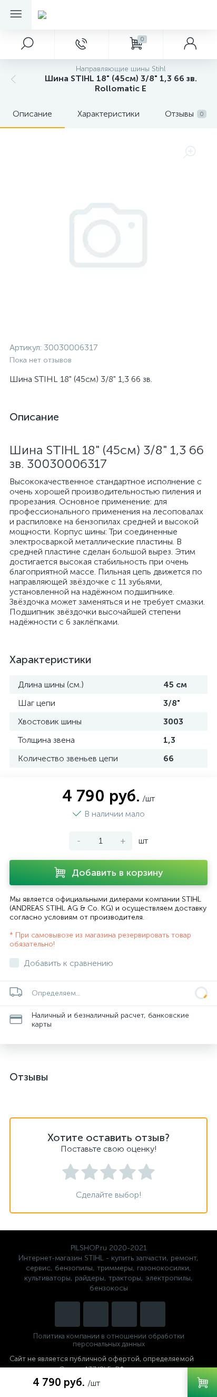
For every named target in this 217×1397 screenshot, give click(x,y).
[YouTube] (95, 1314)
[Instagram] (67, 1314)
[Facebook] (152, 1314)
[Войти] (190, 44)
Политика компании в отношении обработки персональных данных (108, 1340)
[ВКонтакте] (124, 1314)
